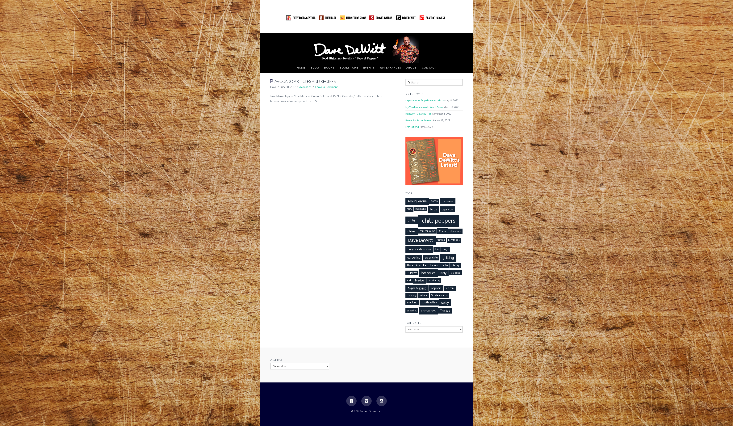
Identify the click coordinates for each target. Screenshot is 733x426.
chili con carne (427, 231)
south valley (429, 302)
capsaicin (447, 209)
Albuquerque (417, 201)
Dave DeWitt (420, 240)
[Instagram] (460, 29)
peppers (436, 288)
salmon (424, 295)
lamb (409, 280)
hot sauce (428, 273)
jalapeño (455, 272)
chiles (412, 231)
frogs (445, 249)
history (455, 265)
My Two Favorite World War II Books (424, 107)
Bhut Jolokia (420, 209)
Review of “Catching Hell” (418, 113)
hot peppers (412, 272)
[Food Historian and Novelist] (366, 49)
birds (433, 209)
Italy (443, 273)
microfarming (434, 280)
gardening (413, 257)
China (442, 231)
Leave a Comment (326, 87)
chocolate (455, 231)
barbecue (448, 201)
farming (441, 239)
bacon (434, 201)
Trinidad (445, 310)
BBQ (409, 209)
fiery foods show (419, 249)
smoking (412, 302)
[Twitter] (452, 29)
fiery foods (454, 239)
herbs (445, 265)
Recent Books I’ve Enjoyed (418, 120)
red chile (450, 288)
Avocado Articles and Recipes (305, 81)
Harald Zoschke (416, 265)
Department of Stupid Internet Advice (424, 100)
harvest (434, 265)
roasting (411, 295)
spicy (445, 302)
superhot (412, 310)
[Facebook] (445, 29)
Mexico (419, 280)
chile (411, 220)
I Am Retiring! (412, 126)
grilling (448, 257)
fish (437, 249)
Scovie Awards (439, 295)
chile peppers (438, 220)
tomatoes (428, 311)
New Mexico (417, 288)
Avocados (305, 87)
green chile (431, 257)
